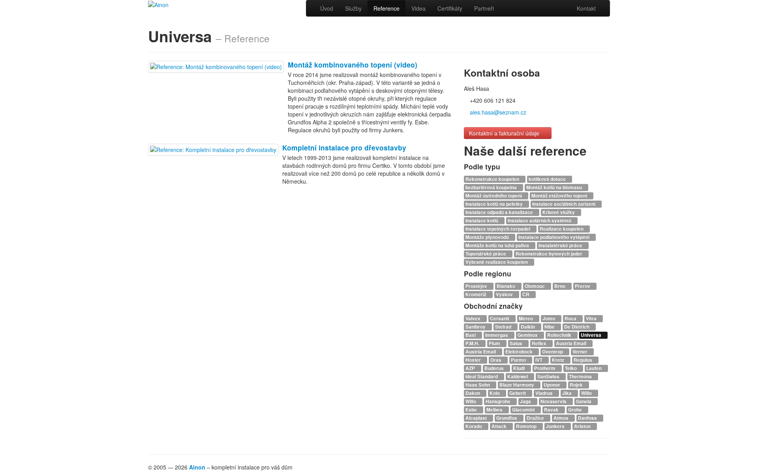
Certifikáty (449, 8)
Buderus (494, 368)
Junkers (556, 426)
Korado (474, 426)
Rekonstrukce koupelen (492, 179)
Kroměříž (476, 294)
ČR (526, 294)
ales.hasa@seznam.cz (498, 112)
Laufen (594, 368)
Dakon (473, 393)
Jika (567, 393)
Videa (418, 8)
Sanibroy (476, 326)
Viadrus (544, 393)
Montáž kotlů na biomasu (554, 187)
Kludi (519, 368)
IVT (539, 360)
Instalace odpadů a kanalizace (499, 212)
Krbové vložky (559, 212)
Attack (500, 426)
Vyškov (505, 294)
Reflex (540, 343)
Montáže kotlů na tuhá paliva (497, 245)
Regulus (583, 360)
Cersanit (500, 318)
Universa (591, 335)
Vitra (592, 318)
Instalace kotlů (482, 220)
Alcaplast (476, 418)
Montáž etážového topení (559, 195)
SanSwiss (549, 376)
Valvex (473, 318)
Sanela (584, 401)
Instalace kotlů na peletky (494, 204)
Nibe (550, 326)
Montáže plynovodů (487, 237)
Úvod (326, 8)
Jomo (549, 318)
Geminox (528, 335)
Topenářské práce (486, 253)
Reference (386, 8)
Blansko (506, 286)
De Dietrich (577, 326)
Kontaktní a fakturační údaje (505, 133)
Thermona (581, 376)
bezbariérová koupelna (491, 187)
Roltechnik (559, 335)
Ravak (552, 409)
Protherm (545, 368)
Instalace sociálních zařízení (564, 204)
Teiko (571, 368)
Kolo (495, 393)
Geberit (518, 393)
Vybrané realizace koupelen (497, 262)
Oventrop (553, 351)
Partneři (484, 8)
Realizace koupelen (562, 228)
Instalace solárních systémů (540, 220)
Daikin (528, 326)
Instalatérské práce (561, 245)
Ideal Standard (482, 376)
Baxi (471, 335)
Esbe (471, 409)
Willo (587, 393)
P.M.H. (472, 343)
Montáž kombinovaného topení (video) (352, 64)
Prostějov (476, 286)
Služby (353, 8)
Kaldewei (518, 376)
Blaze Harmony (517, 384)
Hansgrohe (499, 401)
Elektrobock (519, 351)
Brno (560, 286)
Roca (571, 318)
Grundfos (507, 418)
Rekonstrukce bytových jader (550, 253)
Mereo (526, 318)
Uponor (552, 384)
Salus (516, 343)
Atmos (561, 418)
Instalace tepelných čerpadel (498, 228)
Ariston (583, 426)
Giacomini (524, 409)
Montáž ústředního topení (494, 195)
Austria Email (571, 343)
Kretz (558, 360)
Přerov (583, 286)
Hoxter (473, 360)
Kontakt (586, 8)
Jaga (526, 401)
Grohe (575, 409)
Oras (496, 360)
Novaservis (554, 401)
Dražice (536, 418)
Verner (580, 351)
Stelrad (503, 326)
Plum (495, 343)
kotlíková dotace (548, 179)
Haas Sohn (478, 384)
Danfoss (588, 418)
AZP (470, 368)
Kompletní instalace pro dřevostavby (344, 147)
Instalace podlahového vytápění (554, 237)
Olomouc (535, 286)
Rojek (577, 384)
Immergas (497, 335)
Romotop (527, 426)
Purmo (519, 360)
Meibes (495, 409)
